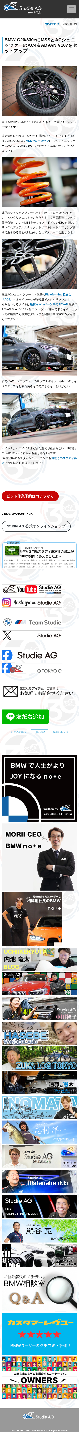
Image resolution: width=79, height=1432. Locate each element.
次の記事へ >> (61, 732)
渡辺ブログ (52, 24)
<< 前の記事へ (18, 732)
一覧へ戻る (39, 732)
